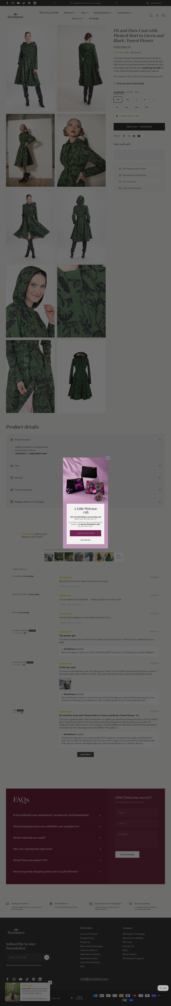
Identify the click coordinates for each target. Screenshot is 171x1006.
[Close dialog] (107, 457)
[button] (85, 533)
